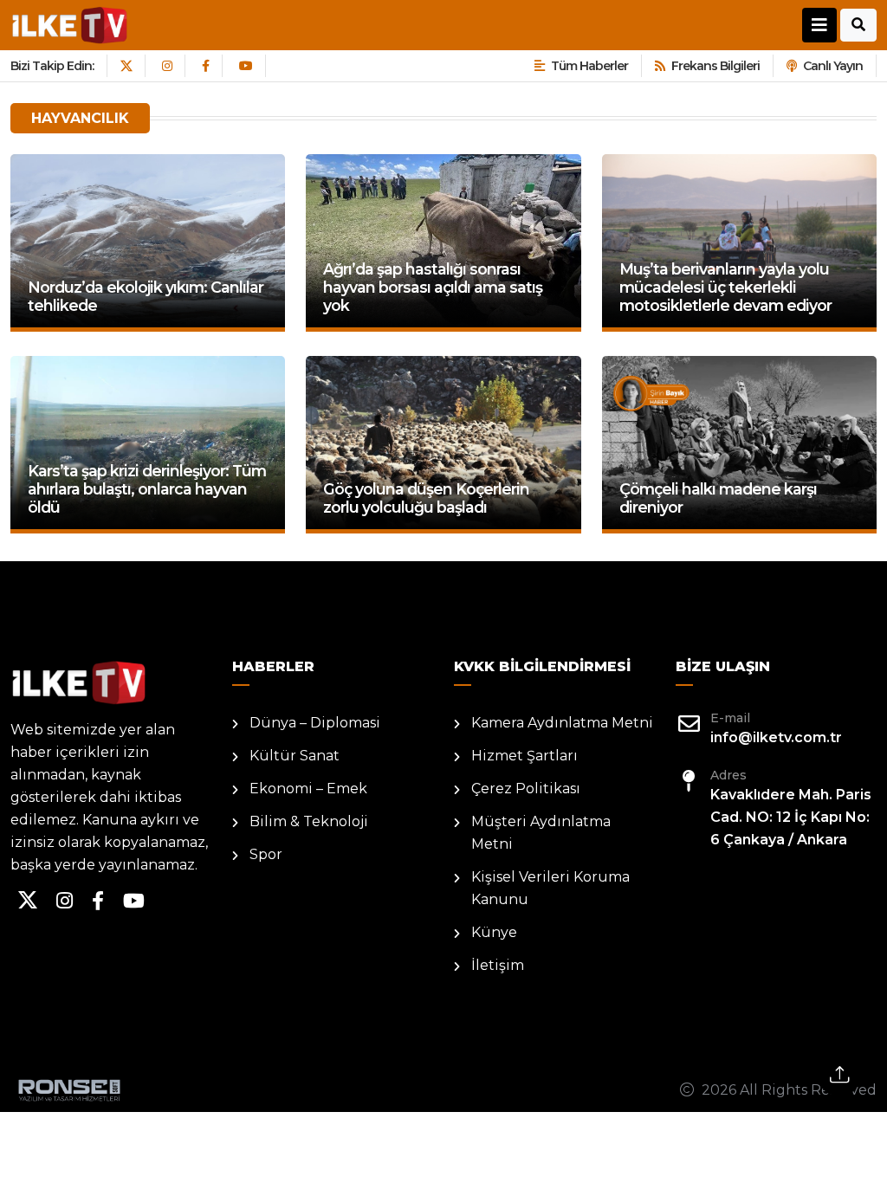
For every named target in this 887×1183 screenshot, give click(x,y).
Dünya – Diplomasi (314, 722)
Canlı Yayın (833, 66)
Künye (494, 932)
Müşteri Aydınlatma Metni (541, 832)
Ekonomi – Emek (308, 788)
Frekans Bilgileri (715, 66)
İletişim (497, 965)
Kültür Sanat (294, 755)
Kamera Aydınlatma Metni (562, 722)
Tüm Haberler (589, 66)
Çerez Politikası (525, 788)
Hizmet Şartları (524, 755)
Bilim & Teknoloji (308, 821)
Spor (265, 854)
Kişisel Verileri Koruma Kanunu (550, 888)
